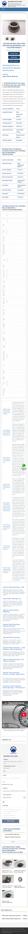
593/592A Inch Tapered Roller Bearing (6, 460)
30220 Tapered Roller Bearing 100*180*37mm (7, 570)
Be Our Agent (14, 61)
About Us (4, 929)
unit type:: (5, 193)
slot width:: (5, 197)
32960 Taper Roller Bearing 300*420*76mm (7, 412)
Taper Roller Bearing (15, 12)
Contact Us (10, 929)
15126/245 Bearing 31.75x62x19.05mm (6, 487)
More (13, 842)
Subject (5, 788)
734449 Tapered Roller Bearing (6, 547)
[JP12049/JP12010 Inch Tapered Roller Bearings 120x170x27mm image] (14, 27)
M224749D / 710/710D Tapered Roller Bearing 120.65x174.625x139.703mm (7, 507)
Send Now (10, 821)
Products (7, 12)
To (4, 781)
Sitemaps (21, 929)
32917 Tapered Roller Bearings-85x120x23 (6, 527)
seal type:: (5, 135)
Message (5, 805)
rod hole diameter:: (8, 109)
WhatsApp (14, 57)
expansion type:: (7, 112)
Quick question (7, 794)
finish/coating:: (7, 140)
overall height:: (7, 119)
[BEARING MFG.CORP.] (4, 3)
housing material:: (8, 126)
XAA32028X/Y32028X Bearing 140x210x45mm (6, 433)
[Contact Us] (24, 467)
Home (2, 12)
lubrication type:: (7, 130)
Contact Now (14, 53)
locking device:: (7, 123)
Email (4, 775)
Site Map (16, 929)
